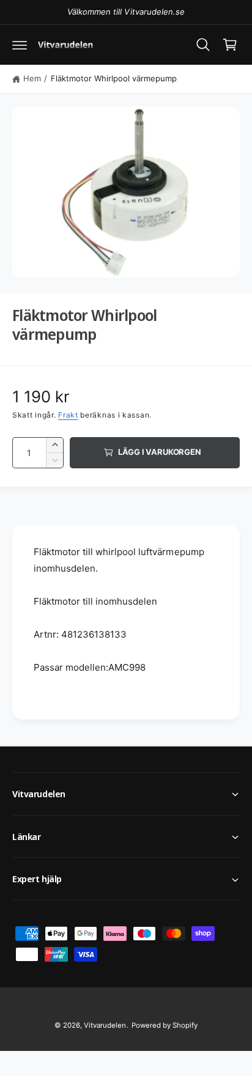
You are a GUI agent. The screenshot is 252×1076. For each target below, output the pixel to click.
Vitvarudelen (105, 1025)
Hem (32, 78)
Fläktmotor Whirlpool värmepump (114, 78)
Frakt (68, 414)
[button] (19, 44)
